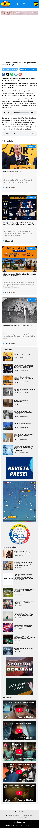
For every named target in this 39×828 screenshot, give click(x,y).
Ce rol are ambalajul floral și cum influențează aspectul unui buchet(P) (24, 602)
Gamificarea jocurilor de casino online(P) (23, 649)
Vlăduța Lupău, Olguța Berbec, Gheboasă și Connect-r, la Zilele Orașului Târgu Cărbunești (18, 223)
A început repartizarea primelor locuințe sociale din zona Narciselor (23, 436)
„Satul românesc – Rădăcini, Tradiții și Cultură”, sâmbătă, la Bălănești (19, 274)
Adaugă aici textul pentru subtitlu (7, 356)
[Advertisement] (19, 38)
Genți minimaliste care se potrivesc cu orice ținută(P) (22, 552)
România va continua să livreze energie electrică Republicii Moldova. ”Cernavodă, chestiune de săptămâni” (24, 448)
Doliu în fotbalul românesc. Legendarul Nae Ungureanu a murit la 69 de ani (23, 413)
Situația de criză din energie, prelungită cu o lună (22, 424)
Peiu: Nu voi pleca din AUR (12, 171)
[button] (3, 74)
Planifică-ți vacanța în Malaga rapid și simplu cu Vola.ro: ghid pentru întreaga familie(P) (23, 564)
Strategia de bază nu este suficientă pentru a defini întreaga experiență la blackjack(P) (24, 637)
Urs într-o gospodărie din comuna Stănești (17, 325)
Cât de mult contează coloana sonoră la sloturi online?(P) (23, 625)
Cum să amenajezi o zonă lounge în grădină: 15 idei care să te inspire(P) (24, 590)
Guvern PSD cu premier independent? (21, 401)
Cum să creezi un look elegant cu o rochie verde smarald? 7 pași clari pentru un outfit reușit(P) (24, 614)
